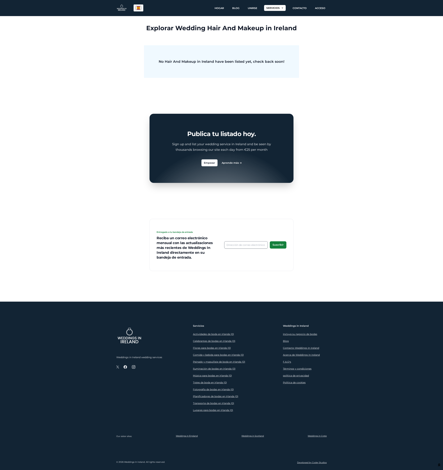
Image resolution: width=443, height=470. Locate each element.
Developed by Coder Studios (312, 462)
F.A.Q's (287, 361)
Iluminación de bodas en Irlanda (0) (214, 368)
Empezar (209, 162)
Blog (235, 8)
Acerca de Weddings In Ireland (301, 354)
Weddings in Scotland (252, 436)
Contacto (300, 8)
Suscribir (278, 244)
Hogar (219, 8)
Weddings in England (187, 436)
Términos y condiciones (297, 368)
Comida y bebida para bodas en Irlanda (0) (218, 354)
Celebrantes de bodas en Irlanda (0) (214, 341)
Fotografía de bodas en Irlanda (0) (213, 389)
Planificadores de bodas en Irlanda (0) (215, 396)
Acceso (320, 8)
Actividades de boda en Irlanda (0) (213, 334)
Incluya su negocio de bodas (300, 334)
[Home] (121, 8)
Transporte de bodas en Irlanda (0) (213, 403)
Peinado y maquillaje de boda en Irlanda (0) (219, 361)
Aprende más (232, 162)
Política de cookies (294, 382)
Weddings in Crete (317, 436)
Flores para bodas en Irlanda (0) (212, 348)
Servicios (273, 8)
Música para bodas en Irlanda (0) (212, 375)
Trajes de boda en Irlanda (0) (210, 382)
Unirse (252, 8)
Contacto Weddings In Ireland (301, 348)
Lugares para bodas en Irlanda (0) (213, 410)
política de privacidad (296, 375)
